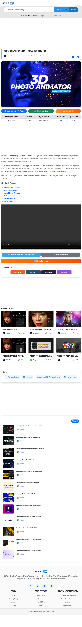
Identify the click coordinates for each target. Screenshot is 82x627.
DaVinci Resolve (68, 605)
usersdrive (48, 272)
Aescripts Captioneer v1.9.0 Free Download (28, 550)
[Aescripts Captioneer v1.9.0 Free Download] (8, 555)
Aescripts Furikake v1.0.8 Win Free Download (29, 494)
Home (14, 596)
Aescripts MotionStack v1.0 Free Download (28, 539)
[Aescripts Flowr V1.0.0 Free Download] (8, 464)
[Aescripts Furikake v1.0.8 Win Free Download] (8, 498)
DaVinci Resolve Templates (13, 196)
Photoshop (41, 599)
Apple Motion (68, 602)
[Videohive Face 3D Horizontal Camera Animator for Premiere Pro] (40, 319)
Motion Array (27, 377)
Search (73, 10)
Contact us (13, 602)
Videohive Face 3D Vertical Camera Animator (21, 356)
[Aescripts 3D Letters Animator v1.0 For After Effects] (40, 345)
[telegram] (52, 586)
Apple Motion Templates (12, 193)
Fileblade (64, 272)
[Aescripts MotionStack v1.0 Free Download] (8, 544)
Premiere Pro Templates (12, 187)
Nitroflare (33, 272)
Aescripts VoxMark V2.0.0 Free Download (28, 505)
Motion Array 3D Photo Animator (48, 377)
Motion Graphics (10, 199)
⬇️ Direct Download (41, 261)
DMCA (14, 605)
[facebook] (30, 586)
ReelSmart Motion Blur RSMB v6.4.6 (26, 528)
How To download (62, 255)
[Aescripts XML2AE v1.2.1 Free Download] (8, 442)
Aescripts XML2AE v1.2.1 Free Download (28, 437)
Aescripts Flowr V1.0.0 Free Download (27, 460)
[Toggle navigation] (78, 3)
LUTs (40, 605)
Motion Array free (70, 377)
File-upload (18, 272)
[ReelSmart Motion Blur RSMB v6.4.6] (8, 532)
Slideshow (56, 15)
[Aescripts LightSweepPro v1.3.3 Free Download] (8, 453)
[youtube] (44, 586)
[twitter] (38, 586)
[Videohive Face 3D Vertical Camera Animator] (13, 345)
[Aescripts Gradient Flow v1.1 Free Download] (8, 476)
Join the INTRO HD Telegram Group (22, 255)
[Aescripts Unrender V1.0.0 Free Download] (8, 521)
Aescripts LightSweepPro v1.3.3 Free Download (30, 448)
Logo (42, 15)
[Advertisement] (41, 33)
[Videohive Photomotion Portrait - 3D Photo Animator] (68, 319)
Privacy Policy (13, 599)
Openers (48, 15)
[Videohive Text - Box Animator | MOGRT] (68, 345)
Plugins (36, 15)
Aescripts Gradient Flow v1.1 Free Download (29, 471)
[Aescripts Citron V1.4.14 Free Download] (8, 487)
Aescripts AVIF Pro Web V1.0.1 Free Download (29, 426)
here (53, 171)
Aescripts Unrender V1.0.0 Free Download (28, 516)
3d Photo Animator (12, 377)
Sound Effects (9, 201)
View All (75, 421)
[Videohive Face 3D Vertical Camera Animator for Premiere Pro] (13, 319)
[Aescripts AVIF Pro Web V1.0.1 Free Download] (8, 430)
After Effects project (11, 190)
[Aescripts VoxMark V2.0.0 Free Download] (8, 510)
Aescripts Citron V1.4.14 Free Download (27, 482)
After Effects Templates (14, 56)
